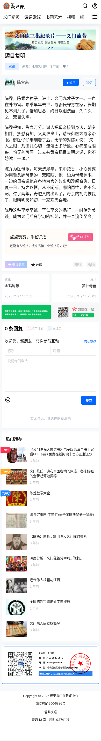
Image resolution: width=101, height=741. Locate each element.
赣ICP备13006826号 (50, 703)
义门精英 (11, 17)
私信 (89, 83)
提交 (89, 400)
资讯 (12, 66)
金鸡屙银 (12, 285)
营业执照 (50, 712)
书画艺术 (54, 17)
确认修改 (90, 341)
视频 (71, 17)
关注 (72, 83)
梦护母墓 (89, 285)
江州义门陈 (39, 66)
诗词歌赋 (32, 17)
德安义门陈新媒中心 (63, 696)
